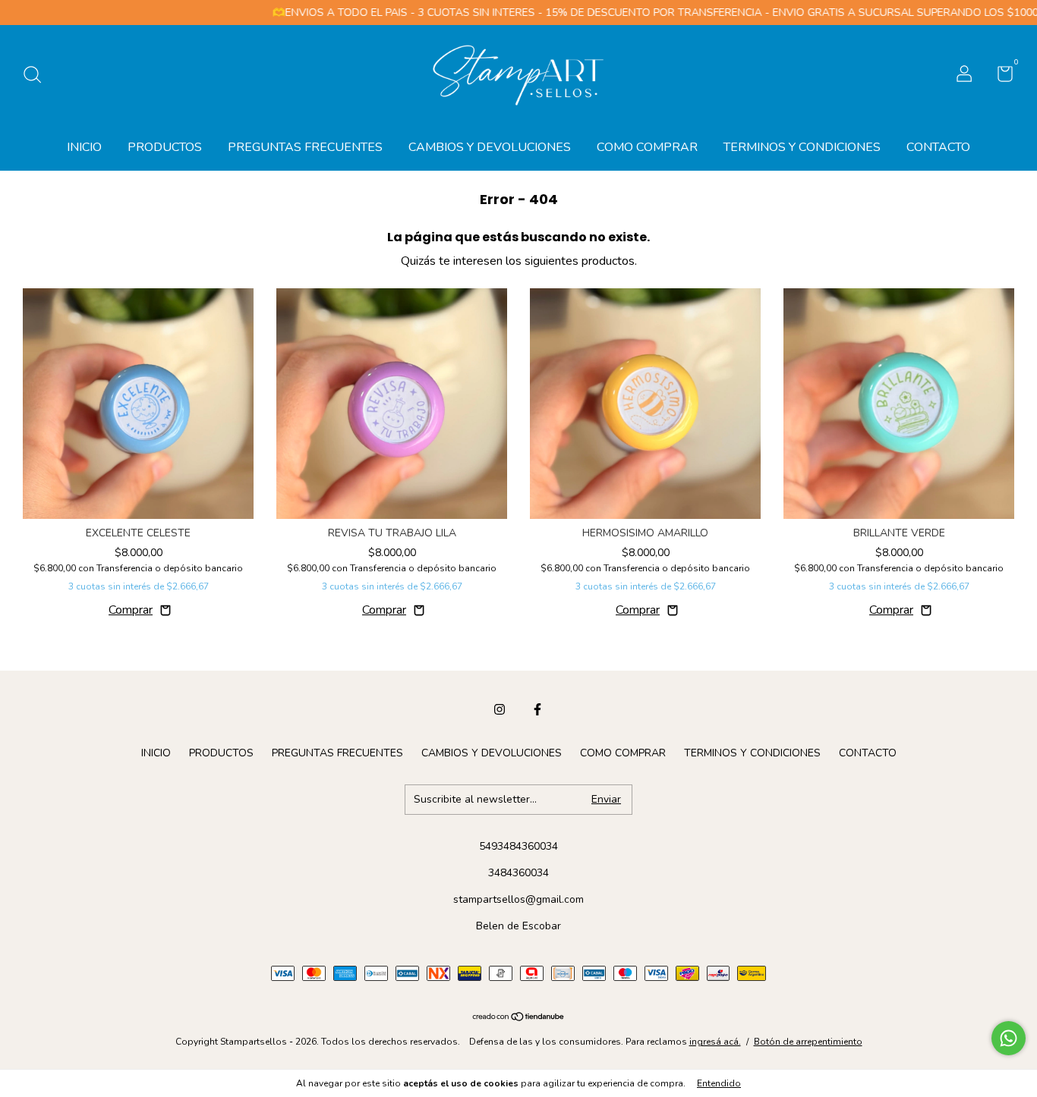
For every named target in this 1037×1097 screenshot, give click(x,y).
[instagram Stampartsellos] (499, 709)
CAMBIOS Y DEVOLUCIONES (489, 147)
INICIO (84, 147)
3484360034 (518, 873)
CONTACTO (938, 147)
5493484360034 (518, 846)
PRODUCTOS (165, 147)
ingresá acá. (715, 1042)
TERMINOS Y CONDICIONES (802, 147)
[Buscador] (37, 75)
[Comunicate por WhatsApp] (1008, 1038)
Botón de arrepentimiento (808, 1042)
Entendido (719, 1083)
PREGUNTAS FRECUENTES (305, 147)
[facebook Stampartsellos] (537, 709)
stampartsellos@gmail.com (518, 899)
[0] (999, 77)
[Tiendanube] (518, 1018)
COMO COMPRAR (647, 147)
